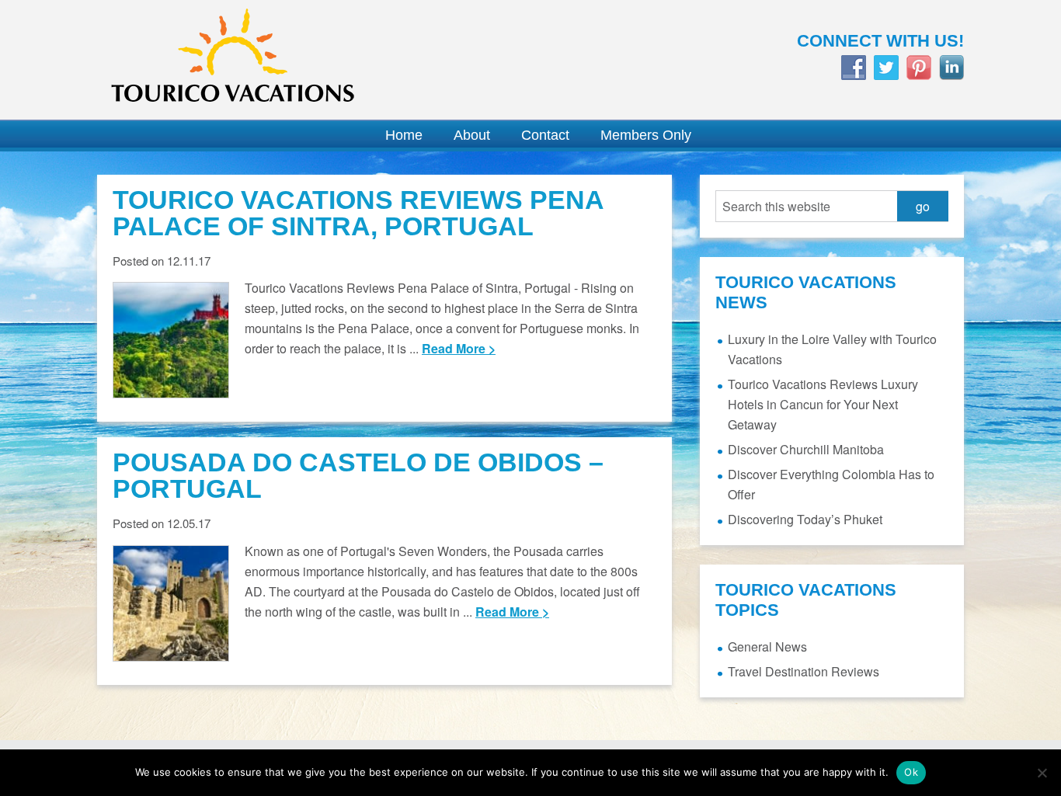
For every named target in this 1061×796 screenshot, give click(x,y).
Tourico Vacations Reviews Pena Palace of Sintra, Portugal (358, 213)
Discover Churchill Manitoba (806, 449)
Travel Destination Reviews (803, 671)
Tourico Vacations (305, 60)
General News (767, 646)
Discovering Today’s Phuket (805, 519)
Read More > (459, 348)
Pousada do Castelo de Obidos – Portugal (358, 475)
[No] (1041, 772)
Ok (911, 772)
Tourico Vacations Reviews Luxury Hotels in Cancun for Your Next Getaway (823, 404)
